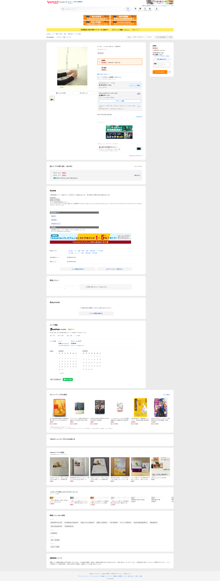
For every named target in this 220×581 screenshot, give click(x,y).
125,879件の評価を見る (64, 345)
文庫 (65, 34)
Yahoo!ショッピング (94, 573)
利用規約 (103, 576)
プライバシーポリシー (83, 576)
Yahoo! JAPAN (146, 5)
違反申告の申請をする (136, 155)
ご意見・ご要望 (138, 576)
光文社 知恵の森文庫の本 (140, 522)
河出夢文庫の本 (69, 526)
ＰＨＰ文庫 (78, 34)
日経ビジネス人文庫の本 (87, 522)
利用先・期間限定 (110, 97)
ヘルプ (172, 5)
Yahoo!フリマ (127, 573)
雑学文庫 (70, 34)
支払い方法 (52, 335)
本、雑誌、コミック (74, 253)
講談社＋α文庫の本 (102, 522)
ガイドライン (109, 576)
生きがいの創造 (55, 546)
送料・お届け (61, 335)
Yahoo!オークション (116, 573)
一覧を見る (137, 175)
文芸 (82, 253)
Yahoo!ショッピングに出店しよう (160, 5)
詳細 (138, 106)
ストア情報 (77, 335)
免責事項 (115, 576)
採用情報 (120, 576)
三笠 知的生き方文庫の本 (71, 522)
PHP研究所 (54, 533)
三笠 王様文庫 (113, 522)
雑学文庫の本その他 (56, 522)
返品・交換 (69, 335)
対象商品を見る (117, 77)
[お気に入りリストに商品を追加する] (169, 72)
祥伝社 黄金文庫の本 (56, 526)
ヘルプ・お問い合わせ (128, 576)
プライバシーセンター (94, 576)
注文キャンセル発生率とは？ (77, 345)
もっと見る (166, 394)
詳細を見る (139, 116)
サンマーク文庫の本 (125, 522)
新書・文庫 (59, 34)
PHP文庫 (94, 253)
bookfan (48, 34)
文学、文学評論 (55, 540)
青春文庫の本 (153, 522)
